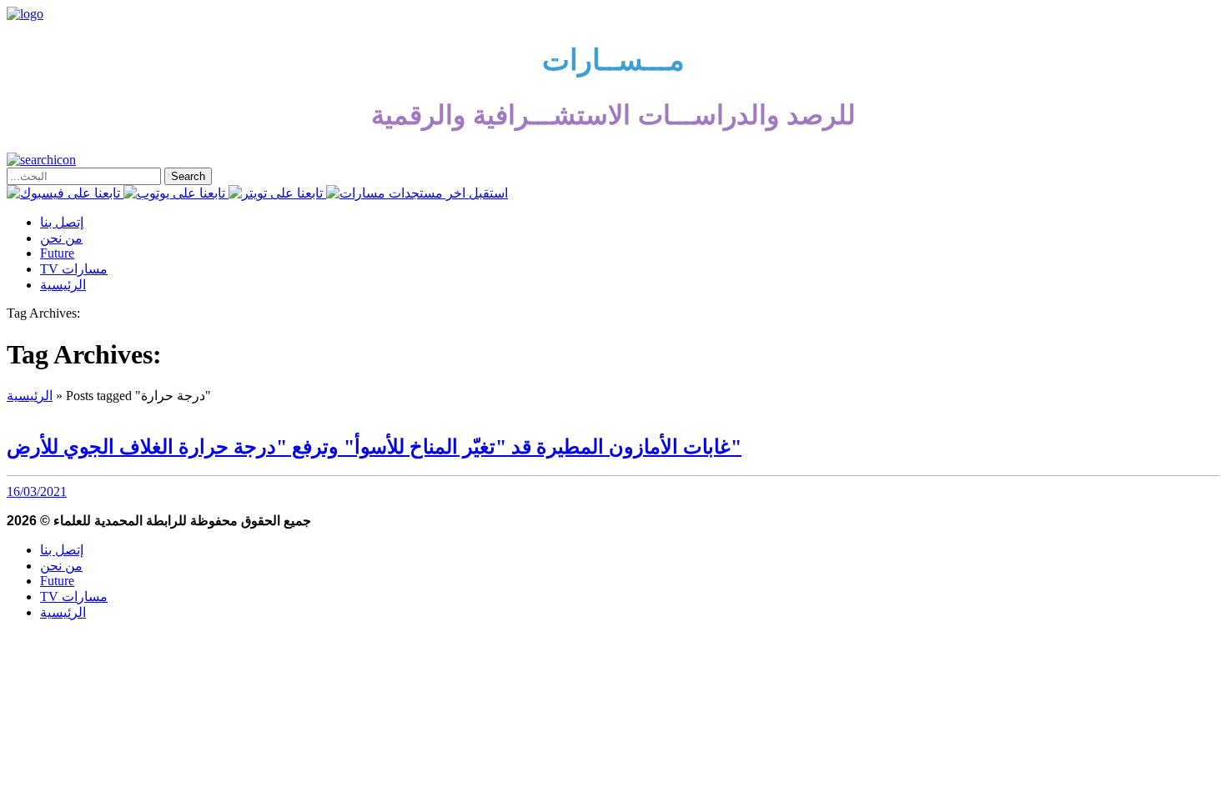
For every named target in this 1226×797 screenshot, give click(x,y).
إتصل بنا (61, 222)
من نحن (61, 238)
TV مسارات (74, 269)
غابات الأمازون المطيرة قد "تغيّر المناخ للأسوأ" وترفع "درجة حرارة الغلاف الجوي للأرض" (374, 447)
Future (57, 253)
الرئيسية (63, 285)
